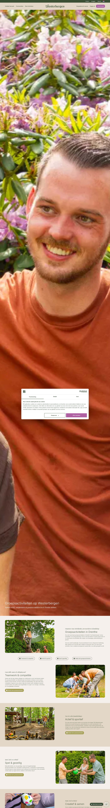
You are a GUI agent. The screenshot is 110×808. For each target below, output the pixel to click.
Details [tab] (55, 396)
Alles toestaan (76, 415)
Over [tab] (77, 396)
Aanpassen (54, 415)
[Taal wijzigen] (103, 1)
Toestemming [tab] (32, 396)
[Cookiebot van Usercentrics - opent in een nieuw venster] (80, 391)
